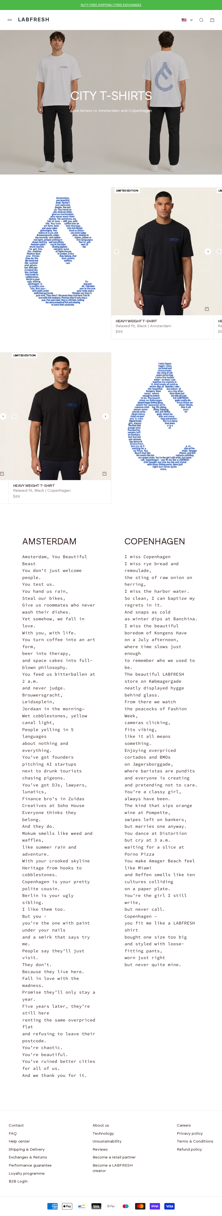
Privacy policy (190, 1133)
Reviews (100, 1149)
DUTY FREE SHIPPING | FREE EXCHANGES (111, 5)
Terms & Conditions (195, 1141)
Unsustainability (107, 1141)
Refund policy (189, 1149)
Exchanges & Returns (28, 1157)
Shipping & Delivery (27, 1149)
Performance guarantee (30, 1165)
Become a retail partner (114, 1157)
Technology (103, 1133)
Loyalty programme (27, 1173)
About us (101, 1125)
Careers (184, 1125)
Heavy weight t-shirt (136, 321)
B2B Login (18, 1181)
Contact (16, 1125)
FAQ (13, 1133)
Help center (19, 1141)
